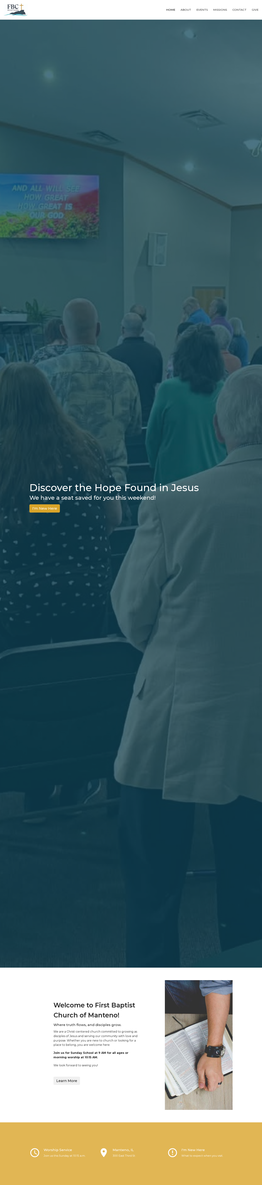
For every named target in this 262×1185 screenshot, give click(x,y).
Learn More (66, 1081)
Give (255, 9)
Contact (239, 9)
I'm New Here (44, 508)
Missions (220, 9)
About (186, 9)
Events (202, 9)
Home (170, 9)
